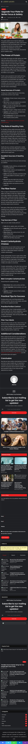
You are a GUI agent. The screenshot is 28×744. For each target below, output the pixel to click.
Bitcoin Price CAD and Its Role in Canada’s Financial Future (18, 560)
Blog (3, 723)
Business (4, 721)
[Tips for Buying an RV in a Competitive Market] (5, 568)
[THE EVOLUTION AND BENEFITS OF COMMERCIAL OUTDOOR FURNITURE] (5, 694)
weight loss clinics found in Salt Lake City (11, 352)
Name (2, 516)
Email (2, 521)
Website (3, 526)
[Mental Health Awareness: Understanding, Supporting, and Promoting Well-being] (21, 477)
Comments (22, 555)
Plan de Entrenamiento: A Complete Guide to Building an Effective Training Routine (7, 484)
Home (3, 6)
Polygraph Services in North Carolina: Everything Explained (17, 573)
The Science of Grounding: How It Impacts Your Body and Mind (18, 581)
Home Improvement (6, 725)
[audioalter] (8, 1)
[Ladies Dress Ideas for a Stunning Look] (5, 589)
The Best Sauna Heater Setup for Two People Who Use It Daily (12, 665)
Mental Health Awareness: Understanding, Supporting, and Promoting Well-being (20, 485)
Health (7, 6)
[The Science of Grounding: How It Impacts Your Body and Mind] (5, 583)
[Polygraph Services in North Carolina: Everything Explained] (5, 575)
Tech (3, 719)
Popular (4, 555)
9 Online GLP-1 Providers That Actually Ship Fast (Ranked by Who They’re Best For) (21, 467)
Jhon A (4, 17)
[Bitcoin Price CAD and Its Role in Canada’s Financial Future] (5, 562)
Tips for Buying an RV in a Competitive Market (16, 567)
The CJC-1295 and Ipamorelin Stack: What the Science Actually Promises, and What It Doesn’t (7, 468)
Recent (13, 555)
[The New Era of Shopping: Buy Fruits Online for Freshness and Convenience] (5, 702)
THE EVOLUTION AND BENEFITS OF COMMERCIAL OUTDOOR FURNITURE (18, 691)
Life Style (4, 714)
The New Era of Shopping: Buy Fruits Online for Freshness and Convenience (17, 701)
